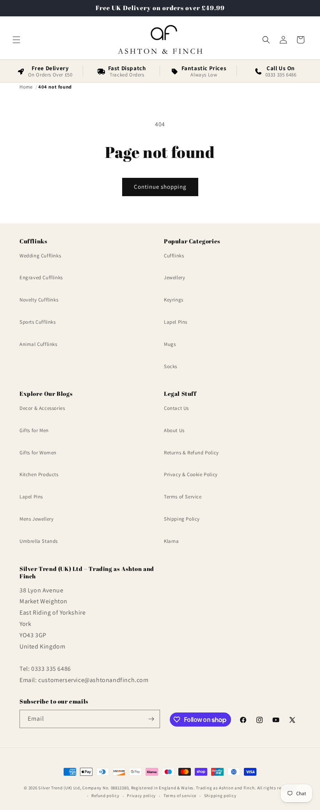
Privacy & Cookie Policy (191, 474)
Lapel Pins (175, 322)
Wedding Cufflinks (40, 255)
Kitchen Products (39, 474)
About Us (174, 430)
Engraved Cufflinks (41, 277)
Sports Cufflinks (38, 322)
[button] (16, 39)
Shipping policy (220, 795)
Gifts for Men (34, 430)
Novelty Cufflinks (39, 299)
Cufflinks (174, 255)
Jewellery (174, 277)
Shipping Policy (182, 519)
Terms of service (180, 795)
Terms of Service (183, 496)
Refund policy (105, 795)
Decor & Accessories (42, 408)
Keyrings (173, 299)
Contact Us (176, 408)
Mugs (170, 344)
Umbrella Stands (39, 541)
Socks (170, 366)
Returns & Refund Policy (191, 452)
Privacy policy (141, 795)
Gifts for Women (38, 452)
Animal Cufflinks (38, 344)
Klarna (171, 541)
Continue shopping (160, 186)
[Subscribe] (151, 719)
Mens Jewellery (36, 519)
